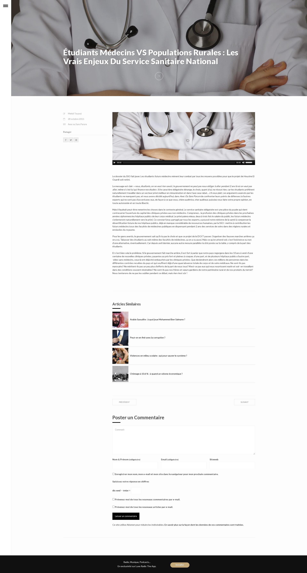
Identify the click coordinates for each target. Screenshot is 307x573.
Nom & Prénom (126, 459)
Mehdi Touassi (75, 113)
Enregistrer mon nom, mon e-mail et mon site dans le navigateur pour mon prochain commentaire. (166, 474)
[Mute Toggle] (243, 162)
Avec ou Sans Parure (77, 124)
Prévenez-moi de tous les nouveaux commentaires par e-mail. (147, 499)
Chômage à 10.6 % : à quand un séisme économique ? (156, 373)
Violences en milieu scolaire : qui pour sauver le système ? (158, 355)
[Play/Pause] (114, 162)
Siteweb (214, 459)
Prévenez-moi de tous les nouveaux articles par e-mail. (144, 507)
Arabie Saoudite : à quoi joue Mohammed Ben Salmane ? (157, 319)
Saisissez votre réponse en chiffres (130, 481)
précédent (124, 402)
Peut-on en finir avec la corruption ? (147, 337)
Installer (180, 565)
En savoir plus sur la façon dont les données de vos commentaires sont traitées (204, 524)
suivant (244, 402)
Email (169, 459)
